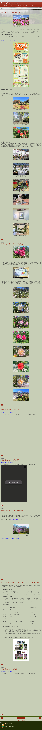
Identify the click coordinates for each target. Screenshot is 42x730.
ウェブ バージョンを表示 (21, 720)
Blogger (23, 728)
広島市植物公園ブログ (10, 3)
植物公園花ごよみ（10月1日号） (10, 669)
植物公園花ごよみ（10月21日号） (11, 410)
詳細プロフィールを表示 (9, 726)
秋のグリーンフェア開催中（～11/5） (12, 13)
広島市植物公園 (9, 723)
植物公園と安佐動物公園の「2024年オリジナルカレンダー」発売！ (21, 582)
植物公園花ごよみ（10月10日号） (11, 460)
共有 (1, 455)
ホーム (21, 718)
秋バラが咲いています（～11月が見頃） (13, 244)
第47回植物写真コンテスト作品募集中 (12, 510)
